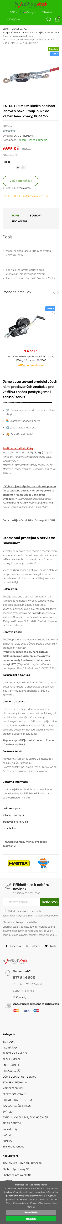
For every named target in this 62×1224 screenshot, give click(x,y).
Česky (30, 12)
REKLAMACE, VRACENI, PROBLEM (22, 1163)
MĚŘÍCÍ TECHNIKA (13, 1088)
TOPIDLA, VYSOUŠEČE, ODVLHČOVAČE (25, 1117)
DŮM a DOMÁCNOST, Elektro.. (19, 1076)
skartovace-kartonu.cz (15, 821)
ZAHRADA (8, 1041)
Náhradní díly (10, 1129)
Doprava (7, 1180)
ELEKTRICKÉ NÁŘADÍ (15, 1053)
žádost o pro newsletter (25, 911)
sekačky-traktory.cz (13, 815)
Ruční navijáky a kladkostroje (17, 36)
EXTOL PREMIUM (23, 135)
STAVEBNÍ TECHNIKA (15, 1082)
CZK (13, 12)
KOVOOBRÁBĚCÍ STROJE (17, 1105)
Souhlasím (31, 1218)
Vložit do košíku (20, 181)
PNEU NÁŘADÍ (11, 1065)
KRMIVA (7, 1140)
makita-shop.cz (11, 808)
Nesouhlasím (30, 1212)
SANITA (7, 1134)
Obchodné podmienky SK (17, 1175)
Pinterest (35, 946)
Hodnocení (19, 221)
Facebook (15, 946)
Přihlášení (47, 12)
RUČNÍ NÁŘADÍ (11, 1059)
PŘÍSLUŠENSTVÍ (12, 1123)
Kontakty (21, 997)
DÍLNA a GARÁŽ (19, 29)
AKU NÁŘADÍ (10, 1047)
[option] (30, 339)
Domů (5, 29)
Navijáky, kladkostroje (46, 32)
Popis (15, 215)
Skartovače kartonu (13, 1146)
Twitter (53, 946)
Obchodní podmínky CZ (16, 1169)
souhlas (22, 911)
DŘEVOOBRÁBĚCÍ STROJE (18, 1100)
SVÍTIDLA (8, 1111)
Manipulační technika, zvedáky (18, 32)
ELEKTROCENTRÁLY (14, 1094)
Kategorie (13, 19)
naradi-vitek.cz (11, 828)
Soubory (36, 215)
